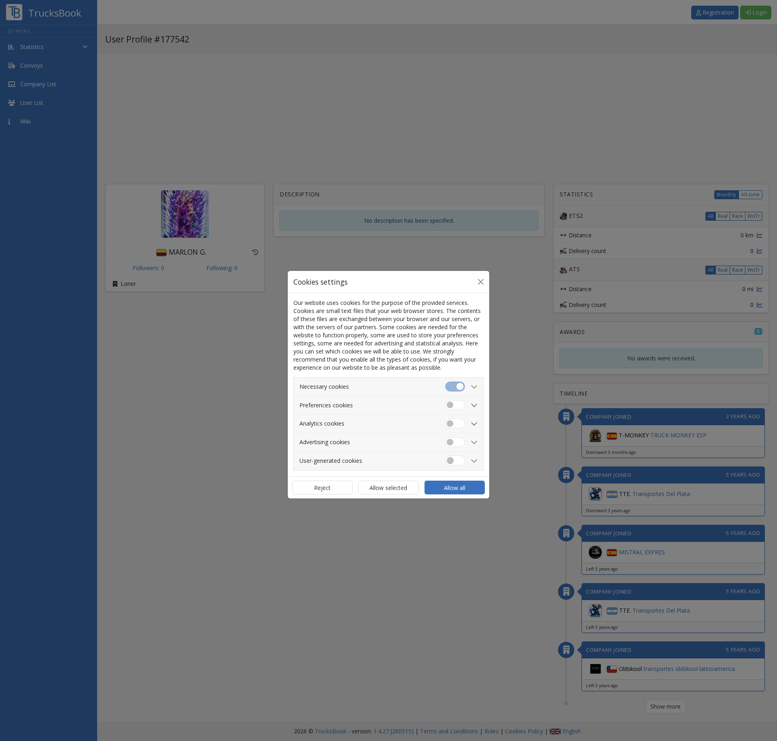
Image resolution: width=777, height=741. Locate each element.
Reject (322, 488)
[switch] (455, 405)
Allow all (454, 488)
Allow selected (388, 488)
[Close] (480, 281)
